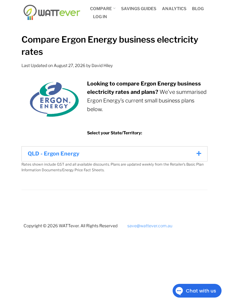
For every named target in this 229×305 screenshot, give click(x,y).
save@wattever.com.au (149, 225)
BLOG (198, 8)
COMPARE (101, 8)
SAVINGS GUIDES (138, 8)
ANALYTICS (174, 8)
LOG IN (100, 16)
